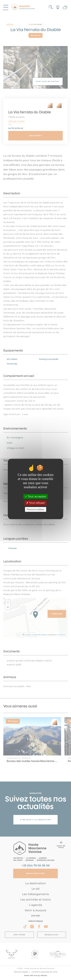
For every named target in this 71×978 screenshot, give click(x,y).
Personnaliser (35, 509)
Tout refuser (36, 503)
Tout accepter (36, 496)
